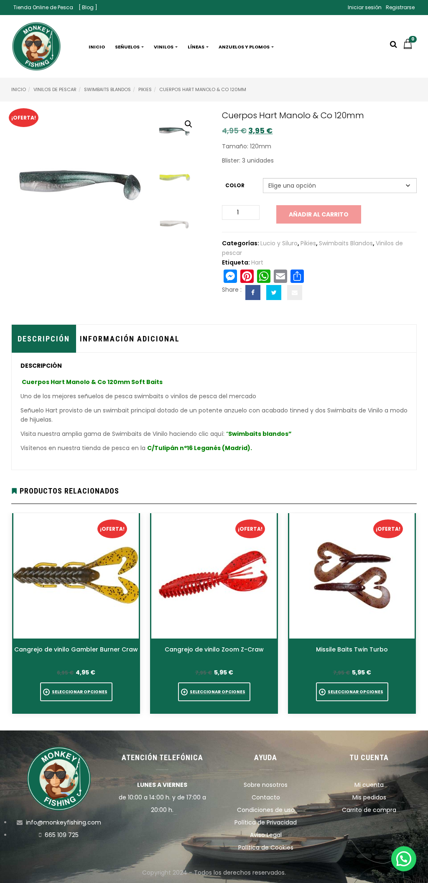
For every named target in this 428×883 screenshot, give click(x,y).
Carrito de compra (369, 810)
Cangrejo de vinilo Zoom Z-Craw (214, 649)
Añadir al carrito (319, 214)
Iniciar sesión (365, 7)
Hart (257, 262)
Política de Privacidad (265, 822)
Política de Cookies (265, 847)
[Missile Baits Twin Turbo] (352, 576)
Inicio (97, 46)
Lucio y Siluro (279, 243)
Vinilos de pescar (54, 89)
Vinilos (164, 46)
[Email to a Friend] (294, 292)
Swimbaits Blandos (107, 89)
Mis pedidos (369, 797)
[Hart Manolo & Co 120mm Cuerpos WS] (177, 223)
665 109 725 (62, 835)
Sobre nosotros (266, 785)
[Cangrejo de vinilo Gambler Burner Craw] (76, 576)
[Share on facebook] (252, 292)
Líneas (196, 46)
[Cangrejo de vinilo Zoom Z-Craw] (214, 576)
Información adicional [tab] (130, 338)
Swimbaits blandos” (260, 434)
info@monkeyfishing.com (63, 822)
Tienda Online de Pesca (43, 7)
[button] (410, 47)
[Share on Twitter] (273, 292)
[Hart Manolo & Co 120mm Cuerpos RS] (177, 177)
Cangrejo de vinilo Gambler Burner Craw (76, 649)
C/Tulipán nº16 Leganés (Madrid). (199, 448)
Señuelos (127, 46)
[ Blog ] (88, 7)
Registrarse (400, 7)
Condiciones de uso (266, 810)
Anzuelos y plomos (244, 46)
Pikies (145, 89)
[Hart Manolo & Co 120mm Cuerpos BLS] (177, 130)
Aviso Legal (266, 835)
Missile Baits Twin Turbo (352, 649)
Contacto (266, 797)
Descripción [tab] (44, 338)
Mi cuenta (369, 785)
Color (235, 185)
